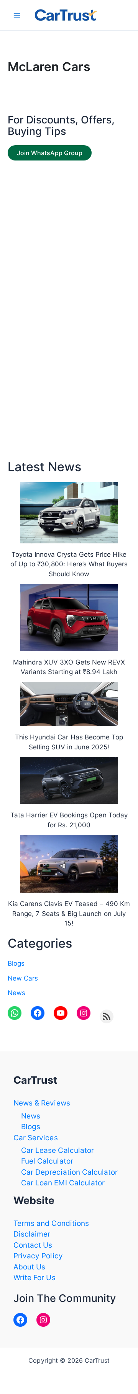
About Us (29, 1267)
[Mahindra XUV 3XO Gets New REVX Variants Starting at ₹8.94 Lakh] (69, 617)
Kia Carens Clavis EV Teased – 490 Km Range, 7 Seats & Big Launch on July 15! (69, 913)
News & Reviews (41, 1103)
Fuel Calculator (47, 1161)
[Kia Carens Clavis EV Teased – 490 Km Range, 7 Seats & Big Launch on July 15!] (69, 864)
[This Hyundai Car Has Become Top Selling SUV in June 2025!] (69, 704)
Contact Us (33, 1245)
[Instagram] (43, 1320)
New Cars (23, 978)
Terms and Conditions (51, 1223)
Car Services (35, 1137)
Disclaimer (32, 1234)
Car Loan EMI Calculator (63, 1182)
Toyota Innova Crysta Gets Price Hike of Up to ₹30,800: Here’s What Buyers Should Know (69, 564)
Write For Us (34, 1277)
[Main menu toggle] (17, 15)
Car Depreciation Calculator (69, 1172)
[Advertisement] (69, 237)
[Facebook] (20, 1320)
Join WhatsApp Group (49, 153)
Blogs (16, 963)
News (16, 993)
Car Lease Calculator (57, 1150)
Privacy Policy (38, 1255)
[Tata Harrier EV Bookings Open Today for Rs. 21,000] (69, 780)
